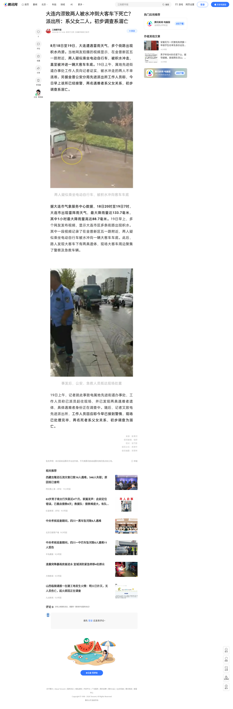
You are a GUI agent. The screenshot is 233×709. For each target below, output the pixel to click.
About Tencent (60, 689)
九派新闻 (49, 598)
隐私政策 (78, 689)
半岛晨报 (49, 554)
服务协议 (70, 689)
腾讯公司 (88, 700)
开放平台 (87, 689)
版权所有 (95, 700)
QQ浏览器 (120, 689)
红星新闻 (49, 511)
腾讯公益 (111, 689)
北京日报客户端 (52, 532)
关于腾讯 (49, 689)
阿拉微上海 (50, 489)
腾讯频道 (129, 689)
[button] (180, 24)
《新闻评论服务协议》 (82, 607)
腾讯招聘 (103, 689)
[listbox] (92, 534)
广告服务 (95, 689)
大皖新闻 (49, 576)
